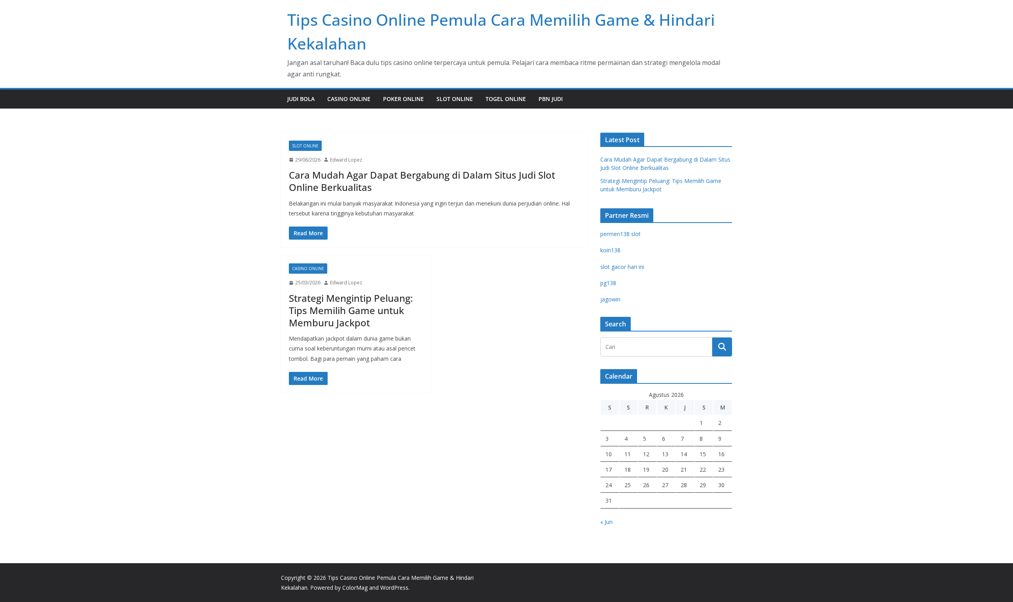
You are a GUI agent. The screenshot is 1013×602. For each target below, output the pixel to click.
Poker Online (403, 99)
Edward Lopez (346, 159)
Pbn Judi (551, 99)
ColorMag (355, 587)
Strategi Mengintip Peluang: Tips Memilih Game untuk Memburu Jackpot (351, 310)
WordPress (394, 587)
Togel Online (506, 99)
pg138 (608, 283)
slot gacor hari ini (622, 267)
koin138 (610, 250)
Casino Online (348, 99)
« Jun (606, 522)
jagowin (610, 299)
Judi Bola (301, 99)
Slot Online (454, 99)
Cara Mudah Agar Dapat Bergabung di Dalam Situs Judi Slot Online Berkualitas (422, 181)
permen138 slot (620, 234)
